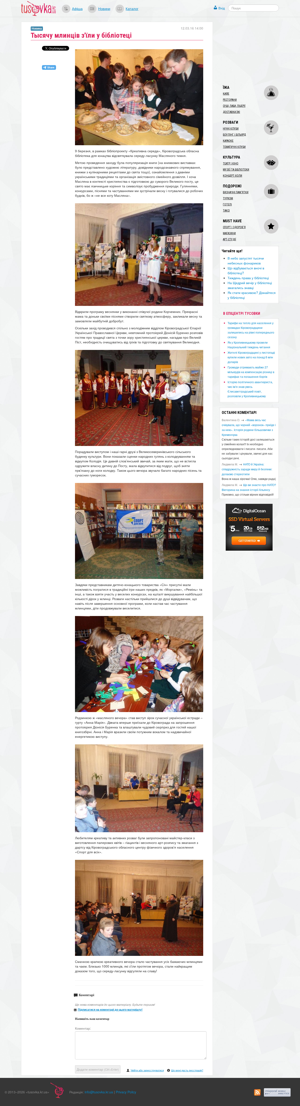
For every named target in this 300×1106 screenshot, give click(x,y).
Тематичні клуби (234, 146)
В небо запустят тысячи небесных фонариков (246, 260)
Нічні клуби (231, 128)
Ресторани (230, 99)
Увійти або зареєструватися (147, 1070)
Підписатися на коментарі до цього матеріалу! (110, 1009)
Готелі (227, 204)
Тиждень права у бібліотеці (248, 277)
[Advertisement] (254, 51)
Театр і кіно (230, 163)
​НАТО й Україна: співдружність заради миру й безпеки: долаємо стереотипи (247, 469)
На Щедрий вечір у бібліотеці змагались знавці (250, 285)
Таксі (226, 210)
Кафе (226, 93)
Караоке (228, 140)
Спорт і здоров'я (234, 227)
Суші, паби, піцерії (234, 106)
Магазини (229, 233)
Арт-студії (229, 239)
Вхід (221, 8)
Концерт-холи (232, 175)
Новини (104, 8)
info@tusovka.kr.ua (99, 1092)
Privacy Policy (126, 1092)
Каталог (132, 8)
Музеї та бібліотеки (236, 169)
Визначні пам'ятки (235, 192)
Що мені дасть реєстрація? (187, 1070)
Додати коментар (98, 1069)
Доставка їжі (231, 112)
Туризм (228, 198)
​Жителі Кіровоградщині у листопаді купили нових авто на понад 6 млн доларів (251, 357)
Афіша (77, 8)
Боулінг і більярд (234, 134)
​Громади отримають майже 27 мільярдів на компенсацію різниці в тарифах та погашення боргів (251, 372)
